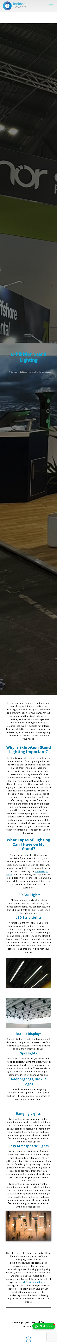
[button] (51, 6)
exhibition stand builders (35, 1282)
